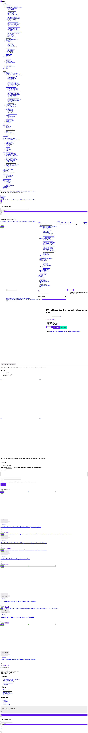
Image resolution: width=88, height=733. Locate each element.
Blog (7, 63)
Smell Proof (10, 43)
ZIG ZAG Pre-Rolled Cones (14, 23)
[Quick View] (9, 521)
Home (4, 3)
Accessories (8, 55)
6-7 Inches (8, 147)
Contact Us (8, 59)
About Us (8, 60)
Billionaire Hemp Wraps (13, 25)
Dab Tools (8, 47)
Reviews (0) (12, 364)
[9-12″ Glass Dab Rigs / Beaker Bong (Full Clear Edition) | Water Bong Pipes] (28, 491)
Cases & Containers (12, 46)
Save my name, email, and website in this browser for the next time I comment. (19, 482)
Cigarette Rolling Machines (12, 39)
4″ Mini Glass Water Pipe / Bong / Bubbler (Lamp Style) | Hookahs (18, 659)
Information (5, 57)
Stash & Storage (9, 41)
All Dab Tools (11, 50)
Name (2, 478)
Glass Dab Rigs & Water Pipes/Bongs (14, 7)
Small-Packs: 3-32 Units (13, 30)
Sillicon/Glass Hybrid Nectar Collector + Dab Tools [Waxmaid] (17, 617)
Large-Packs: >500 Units (13, 33)
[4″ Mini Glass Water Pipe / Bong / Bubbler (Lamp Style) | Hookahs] (28, 624)
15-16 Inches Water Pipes (14, 18)
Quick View (4, 522)
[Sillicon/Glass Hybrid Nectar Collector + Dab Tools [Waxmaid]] (29, 608)
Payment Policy (6, 694)
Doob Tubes (11, 45)
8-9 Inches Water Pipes (13, 15)
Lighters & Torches (10, 52)
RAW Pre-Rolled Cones (13, 20)
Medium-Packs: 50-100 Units (14, 31)
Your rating (3, 469)
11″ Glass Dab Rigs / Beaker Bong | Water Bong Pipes (15, 559)
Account (2, 198)
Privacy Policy (9, 65)
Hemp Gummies (9, 51)
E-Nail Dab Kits (11, 49)
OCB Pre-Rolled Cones (13, 22)
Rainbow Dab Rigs (12, 11)
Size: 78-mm (11, 34)
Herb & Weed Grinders (11, 36)
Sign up (85, 222)
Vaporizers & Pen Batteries (12, 6)
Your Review (3, 471)
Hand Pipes (8, 38)
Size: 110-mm (11, 35)
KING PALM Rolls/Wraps (14, 27)
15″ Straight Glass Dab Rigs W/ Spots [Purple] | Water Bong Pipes (18, 601)
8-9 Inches (8, 148)
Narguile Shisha (11, 9)
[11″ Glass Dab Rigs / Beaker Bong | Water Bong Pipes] (24, 550)
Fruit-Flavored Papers (13, 29)
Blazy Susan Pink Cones (13, 24)
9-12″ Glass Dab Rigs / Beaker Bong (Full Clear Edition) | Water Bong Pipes (21, 527)
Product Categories (7, 4)
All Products (6, 56)
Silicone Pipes (11, 12)
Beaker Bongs (11, 13)
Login (85, 223)
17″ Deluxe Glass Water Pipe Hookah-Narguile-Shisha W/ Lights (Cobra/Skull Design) (24, 543)
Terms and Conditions (10, 66)
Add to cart (56, 327)
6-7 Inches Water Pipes (13, 14)
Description (5, 364)
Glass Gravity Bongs (12, 8)
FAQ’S (7, 67)
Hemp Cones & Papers (11, 19)
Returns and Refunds (10, 62)
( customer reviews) (56, 316)
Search (2, 211)
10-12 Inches (8, 149)
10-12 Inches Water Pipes (14, 17)
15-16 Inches (8, 150)
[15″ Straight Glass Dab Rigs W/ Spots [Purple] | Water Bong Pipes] (28, 566)
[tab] (5, 364)
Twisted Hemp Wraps (13, 28)
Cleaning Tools (9, 54)
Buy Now (63, 327)
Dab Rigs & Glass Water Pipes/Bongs (65, 222)
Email (2, 480)
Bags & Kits (10, 44)
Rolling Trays (8, 40)
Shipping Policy (9, 61)
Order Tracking (6, 704)
